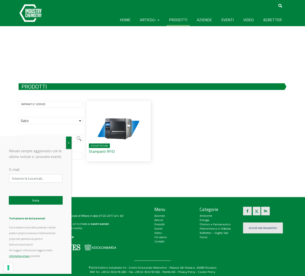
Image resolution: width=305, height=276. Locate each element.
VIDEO (248, 20)
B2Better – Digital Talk (214, 233)
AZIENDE (204, 20)
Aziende (159, 215)
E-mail (14, 169)
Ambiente (206, 215)
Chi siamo (160, 237)
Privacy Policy (186, 272)
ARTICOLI (148, 20)
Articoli (158, 220)
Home (125, 20)
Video (158, 233)
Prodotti (159, 224)
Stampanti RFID (102, 151)
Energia (204, 220)
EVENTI (227, 20)
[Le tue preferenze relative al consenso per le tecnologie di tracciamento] (8, 267)
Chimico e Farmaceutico (215, 224)
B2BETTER (272, 20)
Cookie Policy (206, 272)
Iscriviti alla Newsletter (263, 228)
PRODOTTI (178, 20)
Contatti (159, 241)
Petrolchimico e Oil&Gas (215, 228)
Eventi (158, 228)
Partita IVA (169, 272)
